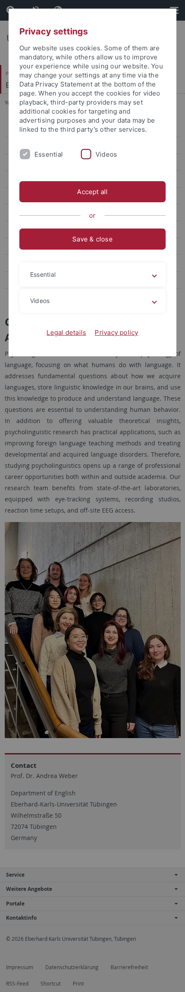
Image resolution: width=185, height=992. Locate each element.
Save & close (92, 239)
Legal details (66, 332)
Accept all (92, 192)
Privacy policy (116, 332)
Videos (106, 154)
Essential (48, 154)
